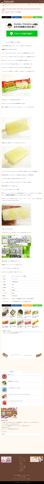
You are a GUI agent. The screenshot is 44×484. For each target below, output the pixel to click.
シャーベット (36, 331)
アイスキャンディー (25, 331)
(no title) (3, 427)
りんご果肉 (20, 331)
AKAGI (4, 331)
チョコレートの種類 (22, 466)
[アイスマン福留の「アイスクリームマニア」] (8, 1)
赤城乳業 (3, 10)
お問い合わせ (21, 470)
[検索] (40, 1)
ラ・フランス (40, 331)
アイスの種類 (21, 469)
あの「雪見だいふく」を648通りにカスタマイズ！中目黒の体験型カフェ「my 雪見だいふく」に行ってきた (17, 422)
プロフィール (21, 457)
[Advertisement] (22, 342)
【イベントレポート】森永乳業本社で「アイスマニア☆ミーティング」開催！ (13, 425)
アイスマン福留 (7, 330)
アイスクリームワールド (22, 458)
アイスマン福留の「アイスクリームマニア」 (22, 475)
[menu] (42, 1)
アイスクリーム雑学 (22, 467)
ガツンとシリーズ (30, 331)
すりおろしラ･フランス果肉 (14, 331)
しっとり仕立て (7, 331)
